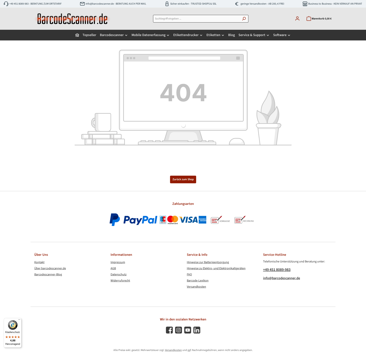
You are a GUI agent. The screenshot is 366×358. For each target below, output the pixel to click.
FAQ (189, 274)
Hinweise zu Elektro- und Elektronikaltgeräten (216, 268)
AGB (113, 268)
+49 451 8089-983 (277, 269)
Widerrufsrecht (120, 280)
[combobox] (196, 19)
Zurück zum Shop (183, 179)
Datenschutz (119, 274)
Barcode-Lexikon (198, 280)
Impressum (118, 262)
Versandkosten (196, 287)
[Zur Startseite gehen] (72, 18)
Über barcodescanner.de (50, 268)
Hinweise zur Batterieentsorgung (208, 262)
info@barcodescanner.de (281, 278)
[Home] (77, 35)
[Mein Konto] (297, 19)
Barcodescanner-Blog (48, 274)
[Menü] (19, 320)
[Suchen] (243, 19)
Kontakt (39, 262)
